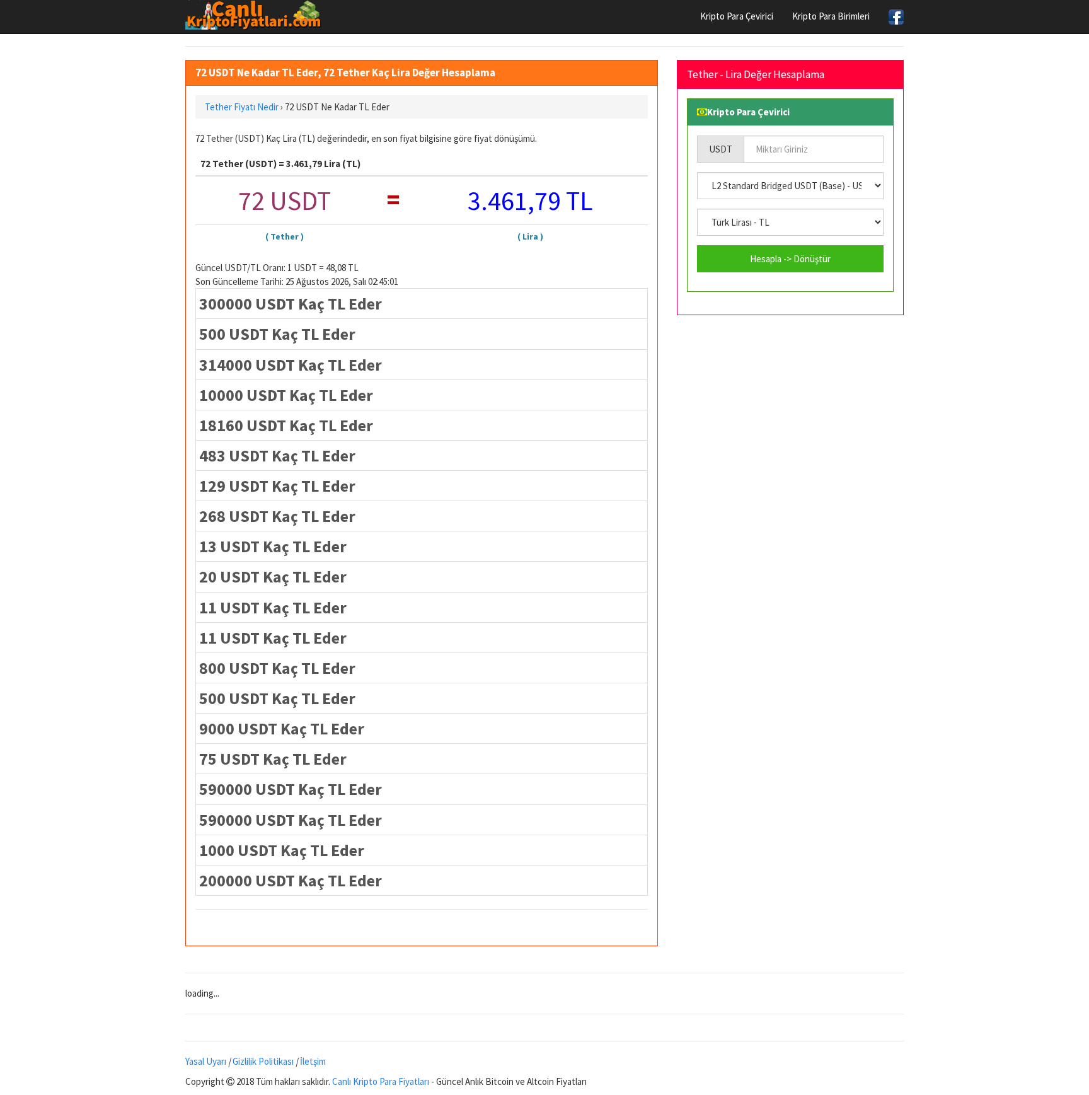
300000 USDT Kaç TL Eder (290, 303)
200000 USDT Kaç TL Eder (290, 880)
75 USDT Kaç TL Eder (273, 758)
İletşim (313, 1061)
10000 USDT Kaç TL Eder (286, 395)
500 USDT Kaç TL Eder (277, 333)
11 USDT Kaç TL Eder (273, 607)
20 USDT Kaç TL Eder (273, 576)
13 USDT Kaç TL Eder (273, 546)
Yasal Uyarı (205, 1061)
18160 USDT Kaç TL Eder (286, 425)
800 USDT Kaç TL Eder (277, 668)
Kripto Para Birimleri (831, 16)
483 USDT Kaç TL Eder (277, 455)
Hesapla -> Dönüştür (790, 259)
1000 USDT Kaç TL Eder (281, 850)
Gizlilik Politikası (263, 1061)
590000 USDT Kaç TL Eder (290, 789)
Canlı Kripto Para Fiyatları (380, 1081)
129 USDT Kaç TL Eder (277, 485)
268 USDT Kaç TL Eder (277, 516)
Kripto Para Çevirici (736, 16)
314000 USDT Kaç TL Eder (290, 364)
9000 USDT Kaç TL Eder (281, 728)
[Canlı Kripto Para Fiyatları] (256, 15)
